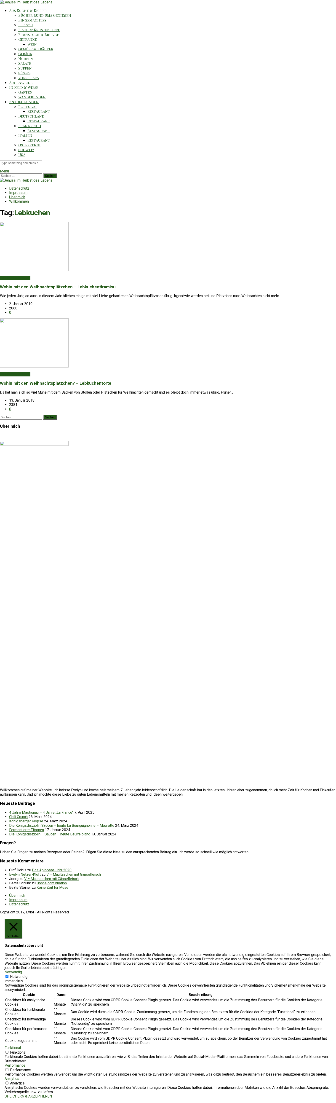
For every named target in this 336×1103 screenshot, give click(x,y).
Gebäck (25, 53)
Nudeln (25, 58)
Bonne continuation (52, 883)
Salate (24, 63)
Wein (32, 44)
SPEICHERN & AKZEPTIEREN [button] (28, 1096)
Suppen (25, 68)
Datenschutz (19, 188)
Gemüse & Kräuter (35, 48)
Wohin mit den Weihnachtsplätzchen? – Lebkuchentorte (55, 383)
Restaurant (38, 111)
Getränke (27, 39)
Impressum (18, 193)
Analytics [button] (12, 1078)
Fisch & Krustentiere (39, 29)
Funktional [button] (13, 1048)
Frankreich (29, 125)
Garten (25, 92)
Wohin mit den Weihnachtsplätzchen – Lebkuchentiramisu (58, 287)
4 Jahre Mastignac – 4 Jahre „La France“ (41, 812)
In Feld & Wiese (23, 87)
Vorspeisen (28, 77)
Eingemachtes (32, 20)
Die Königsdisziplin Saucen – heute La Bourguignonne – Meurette (61, 825)
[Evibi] (26, 2)
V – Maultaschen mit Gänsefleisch (73, 874)
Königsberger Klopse (26, 821)
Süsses (24, 72)
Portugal (27, 106)
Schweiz (26, 149)
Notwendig (18, 976)
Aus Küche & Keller (28, 10)
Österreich (29, 144)
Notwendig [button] (13, 972)
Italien (25, 135)
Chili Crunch (18, 817)
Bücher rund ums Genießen (44, 15)
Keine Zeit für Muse (52, 887)
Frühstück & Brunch (39, 34)
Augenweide (20, 82)
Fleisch (25, 24)
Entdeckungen (24, 101)
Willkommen (19, 201)
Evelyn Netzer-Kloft (25, 874)
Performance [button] (15, 1065)
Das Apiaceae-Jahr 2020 (52, 870)
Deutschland (31, 116)
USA (21, 154)
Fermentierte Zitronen (26, 830)
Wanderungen (32, 96)
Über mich (17, 197)
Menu (4, 171)
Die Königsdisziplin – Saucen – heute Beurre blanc (49, 834)
